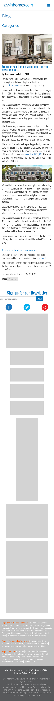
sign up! (43, 258)
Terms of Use (41, 670)
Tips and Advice (24, 656)
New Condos (30, 651)
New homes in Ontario (38, 623)
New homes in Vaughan (21, 633)
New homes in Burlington (28, 628)
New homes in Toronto (11, 625)
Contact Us (34, 673)
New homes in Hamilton (24, 630)
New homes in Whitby (37, 635)
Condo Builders (26, 654)
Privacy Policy (20, 673)
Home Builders (40, 654)
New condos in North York (13, 646)
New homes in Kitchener (17, 635)
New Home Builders (10, 654)
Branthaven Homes (12, 85)
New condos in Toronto (39, 641)
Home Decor (17, 659)
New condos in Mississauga (13, 643)
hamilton (13, 279)
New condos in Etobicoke (37, 643)
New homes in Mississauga (33, 625)
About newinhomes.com (16, 670)
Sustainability (29, 661)
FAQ (31, 670)
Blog (6, 16)
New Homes (42, 651)
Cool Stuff (19, 661)
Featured (20, 651)
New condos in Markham (35, 646)
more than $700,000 (33, 154)
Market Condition (9, 656)
